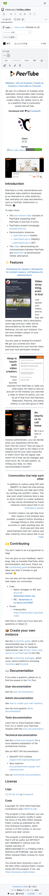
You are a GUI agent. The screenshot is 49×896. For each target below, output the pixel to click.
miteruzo (10, 9)
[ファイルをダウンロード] (42, 60)
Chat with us (25, 86)
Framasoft (35, 111)
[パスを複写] (38, 27)
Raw (6, 60)
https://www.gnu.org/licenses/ (20, 872)
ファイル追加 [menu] (8, 37)
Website (9, 83)
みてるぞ (10, 43)
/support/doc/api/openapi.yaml (24, 759)
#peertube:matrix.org (24, 596)
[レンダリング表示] (8, 55)
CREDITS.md (29, 809)
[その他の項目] (46, 19)
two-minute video (23, 215)
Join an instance (24, 83)
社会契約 (31, 893)
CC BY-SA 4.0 (12, 794)
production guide (21, 641)
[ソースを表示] (4, 55)
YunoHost (10, 664)
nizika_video (24, 9)
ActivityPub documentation (26, 774)
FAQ (40, 537)
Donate (37, 86)
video (17, 246)
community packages (23, 658)
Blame (27, 60)
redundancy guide (33, 508)
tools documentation (33, 728)
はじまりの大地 (20, 43)
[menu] (10, 894)
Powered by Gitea (20, 886)
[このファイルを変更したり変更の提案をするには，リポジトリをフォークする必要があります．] (15, 65)
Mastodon (19, 252)
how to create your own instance (26, 703)
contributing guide (18, 567)
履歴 (34, 60)
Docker (23, 664)
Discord (17, 592)
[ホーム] (5, 3)
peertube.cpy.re (21, 235)
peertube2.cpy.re (22, 239)
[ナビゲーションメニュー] (45, 3)
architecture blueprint (24, 740)
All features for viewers (17, 269)
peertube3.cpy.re (22, 242)
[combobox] (16, 32)
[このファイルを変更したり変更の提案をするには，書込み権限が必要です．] (20, 65)
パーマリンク (16, 60)
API (40, 893)
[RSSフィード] (4, 14)
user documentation (23, 691)
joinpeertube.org (17, 228)
